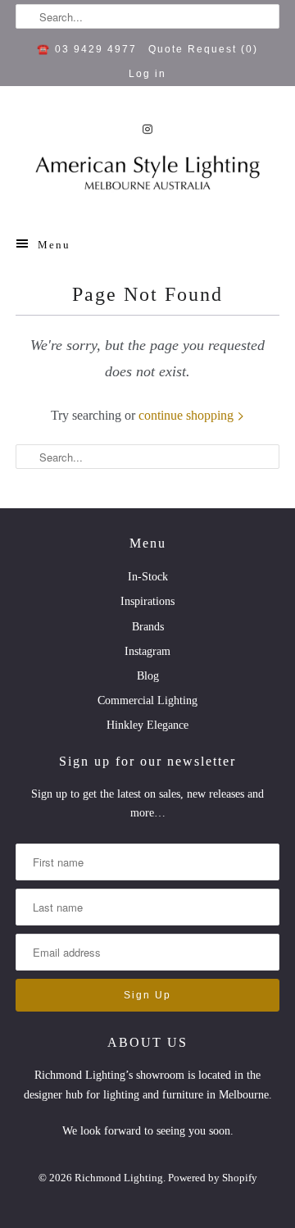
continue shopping (187, 415)
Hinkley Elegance (147, 725)
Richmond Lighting (119, 1177)
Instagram (147, 651)
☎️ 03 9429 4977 (87, 49)
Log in (147, 74)
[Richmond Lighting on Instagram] (147, 129)
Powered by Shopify (212, 1177)
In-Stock (148, 577)
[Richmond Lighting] (147, 177)
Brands (148, 627)
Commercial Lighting (147, 700)
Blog (148, 676)
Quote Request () (203, 49)
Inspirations (147, 601)
